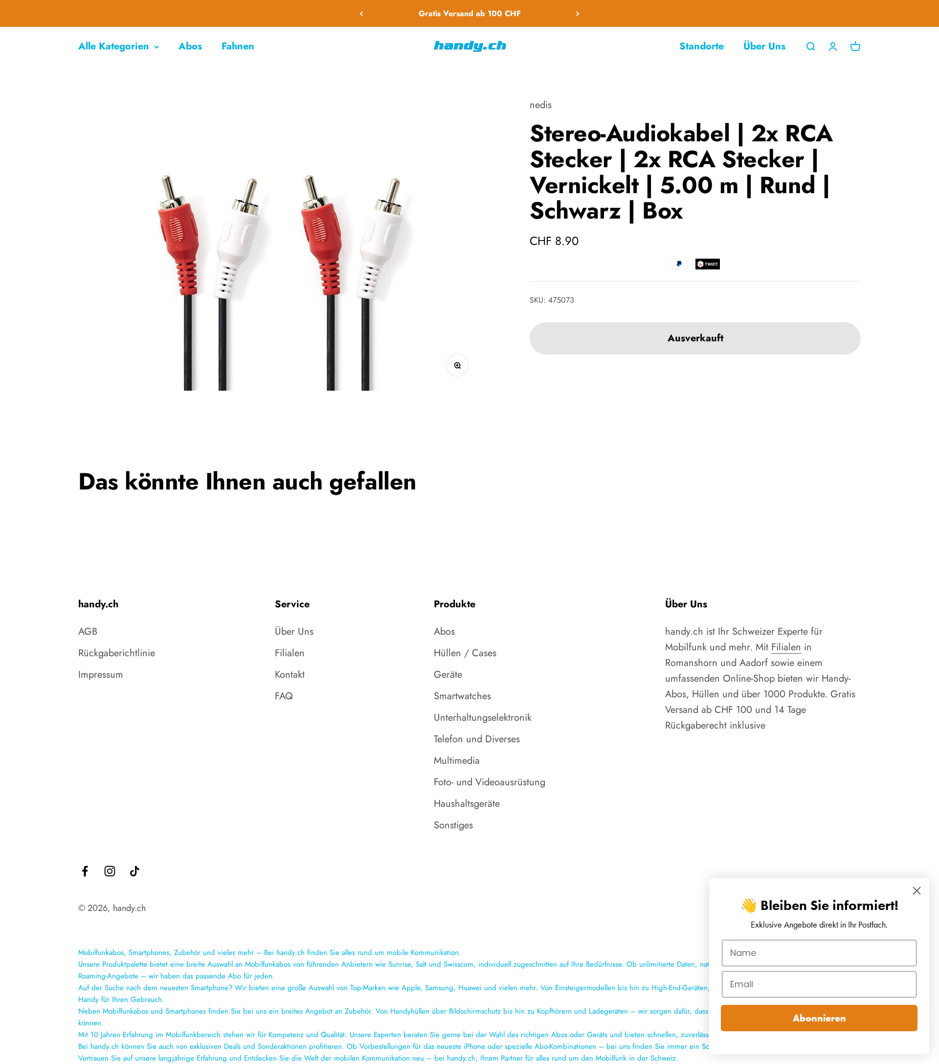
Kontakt (290, 674)
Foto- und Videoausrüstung (489, 782)
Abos (190, 46)
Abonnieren (819, 1018)
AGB (87, 631)
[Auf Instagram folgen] (109, 871)
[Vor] (578, 13)
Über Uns (764, 46)
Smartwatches (462, 696)
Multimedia (457, 761)
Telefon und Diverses (477, 739)
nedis (541, 105)
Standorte (701, 46)
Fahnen (238, 46)
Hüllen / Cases (465, 653)
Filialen (290, 653)
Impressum (100, 674)
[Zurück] (361, 13)
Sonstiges (453, 825)
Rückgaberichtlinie (116, 653)
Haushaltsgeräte (467, 804)
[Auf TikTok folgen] (134, 871)
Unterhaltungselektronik (483, 717)
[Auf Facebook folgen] (84, 871)
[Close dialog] (916, 890)
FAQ (284, 696)
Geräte (448, 674)
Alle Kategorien (113, 46)
